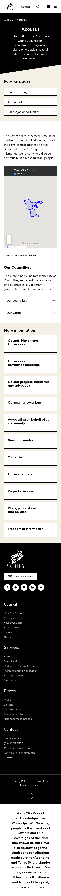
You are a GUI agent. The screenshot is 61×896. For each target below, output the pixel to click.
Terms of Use (41, 781)
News (7, 636)
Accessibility (30, 785)
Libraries (9, 704)
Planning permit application (20, 670)
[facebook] (7, 587)
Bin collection (12, 661)
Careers (9, 757)
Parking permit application (20, 666)
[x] (24, 587)
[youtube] (41, 587)
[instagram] (15, 587)
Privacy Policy (20, 781)
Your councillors (13, 622)
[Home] (8, 6)
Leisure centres (13, 709)
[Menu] (55, 7)
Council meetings (14, 617)
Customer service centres (19, 748)
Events (8, 632)
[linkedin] (32, 587)
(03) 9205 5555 (13, 743)
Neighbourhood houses (18, 718)
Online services (13, 738)
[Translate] (49, 6)
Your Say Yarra (13, 613)
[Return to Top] (30, 796)
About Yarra (11, 627)
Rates (7, 656)
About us (22, 19)
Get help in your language (19, 752)
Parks (7, 700)
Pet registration (13, 675)
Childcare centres (14, 714)
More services (12, 680)
